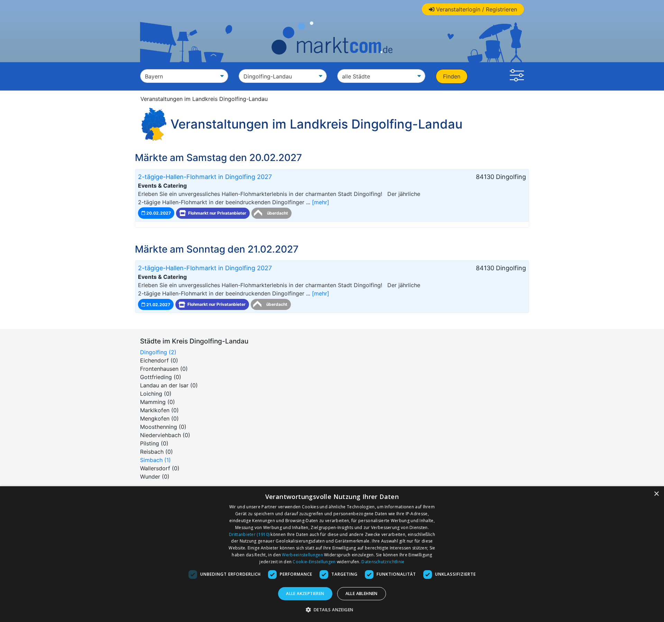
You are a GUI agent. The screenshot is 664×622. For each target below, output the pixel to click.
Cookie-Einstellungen (314, 562)
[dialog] (332, 554)
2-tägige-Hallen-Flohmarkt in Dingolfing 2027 (205, 176)
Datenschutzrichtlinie (382, 562)
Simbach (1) (155, 459)
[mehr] (320, 202)
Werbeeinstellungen (302, 555)
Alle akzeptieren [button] (305, 593)
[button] (517, 76)
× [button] (656, 494)
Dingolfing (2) (158, 352)
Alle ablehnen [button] (361, 593)
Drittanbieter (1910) (249, 534)
